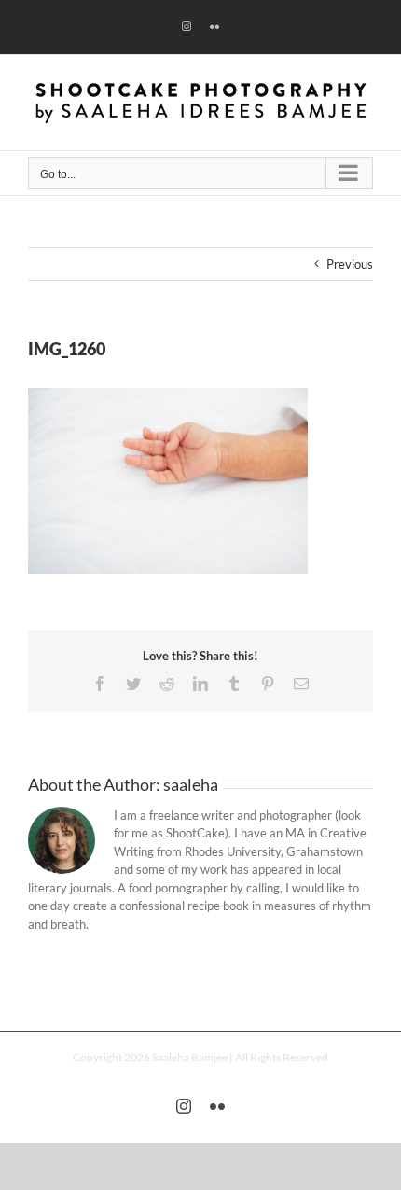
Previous (349, 263)
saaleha (190, 784)
